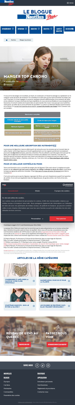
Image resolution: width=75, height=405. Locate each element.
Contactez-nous (43, 392)
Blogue (6, 377)
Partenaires (7, 388)
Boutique (41, 373)
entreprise (18, 233)
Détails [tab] (37, 191)
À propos (7, 381)
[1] (55, 146)
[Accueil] (6, 40)
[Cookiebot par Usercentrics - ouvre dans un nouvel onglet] (64, 185)
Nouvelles (8, 373)
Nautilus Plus (23, 81)
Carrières (7, 385)
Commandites (8, 392)
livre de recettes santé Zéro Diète (58, 235)
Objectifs (34, 29)
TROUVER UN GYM (24, 344)
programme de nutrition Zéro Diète (53, 232)
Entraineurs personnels (45, 381)
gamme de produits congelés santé (58, 233)
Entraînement (6, 29)
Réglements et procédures (46, 388)
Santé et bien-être (59, 30)
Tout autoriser (61, 218)
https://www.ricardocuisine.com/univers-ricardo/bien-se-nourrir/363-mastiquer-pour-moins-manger (36, 244)
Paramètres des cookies (12, 395)
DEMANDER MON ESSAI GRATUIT (57, 344)
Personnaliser (36, 218)
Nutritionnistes (43, 385)
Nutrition (21, 29)
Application (42, 377)
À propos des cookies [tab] (62, 191)
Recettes (46, 29)
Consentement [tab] (13, 191)
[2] (11, 173)
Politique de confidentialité (25, 402)
